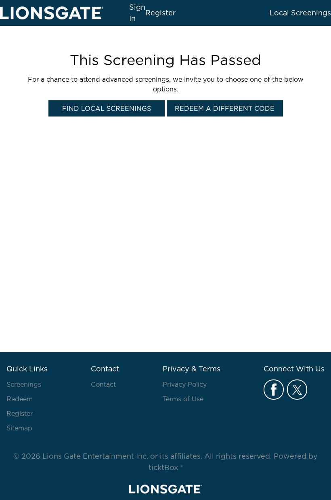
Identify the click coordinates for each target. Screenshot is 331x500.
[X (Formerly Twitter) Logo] (297, 389)
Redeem (19, 398)
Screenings (23, 384)
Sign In (137, 12)
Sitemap (19, 428)
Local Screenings (300, 13)
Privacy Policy (185, 384)
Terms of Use (183, 398)
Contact (103, 384)
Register (160, 13)
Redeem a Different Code (224, 108)
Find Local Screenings (106, 108)
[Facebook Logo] (274, 389)
